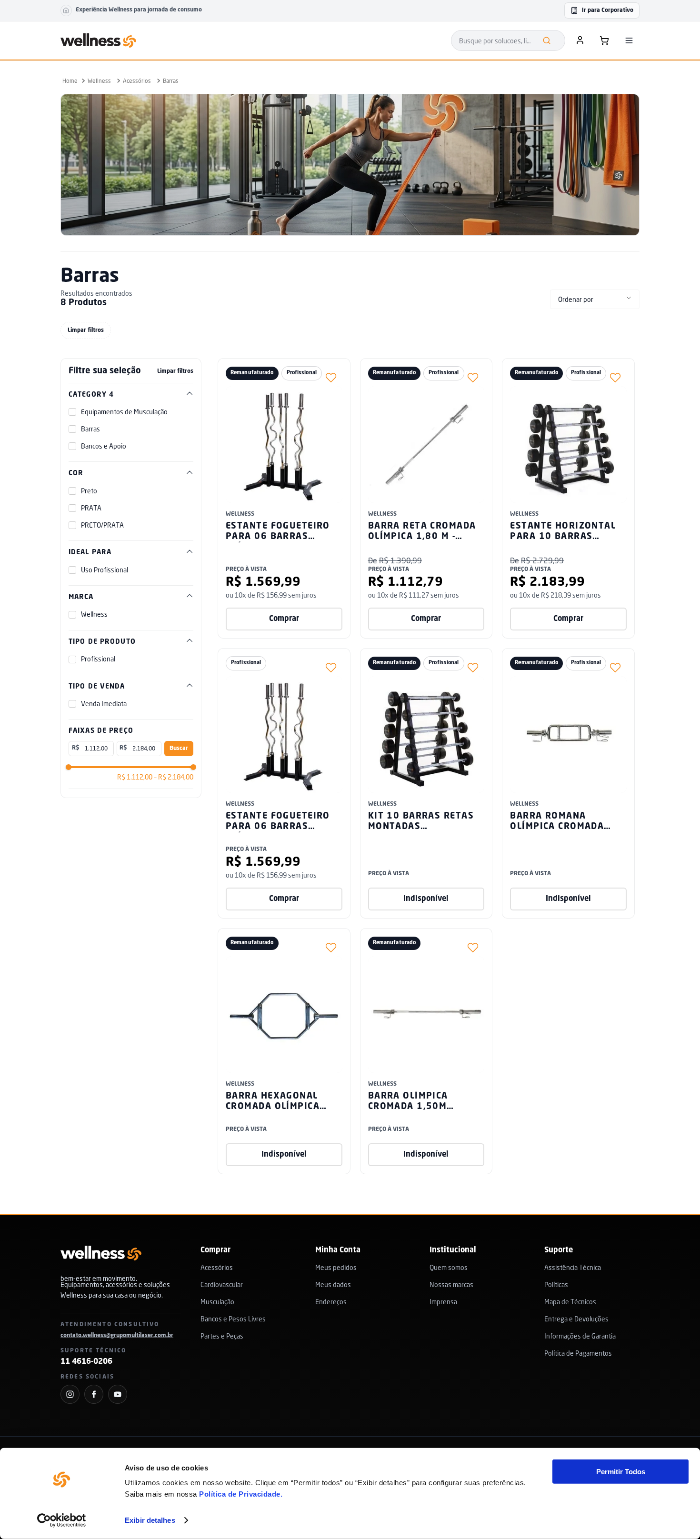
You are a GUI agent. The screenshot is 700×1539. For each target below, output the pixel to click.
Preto (89, 491)
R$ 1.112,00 (134, 777)
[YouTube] (117, 1394)
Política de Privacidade (239, 1494)
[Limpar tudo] (85, 330)
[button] (131, 395)
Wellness (99, 80)
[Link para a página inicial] (70, 81)
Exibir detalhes (150, 1520)
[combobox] (508, 40)
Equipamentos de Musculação (124, 412)
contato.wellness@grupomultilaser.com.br (116, 1336)
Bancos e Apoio (103, 446)
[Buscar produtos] (546, 40)
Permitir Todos (620, 1472)
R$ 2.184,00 (173, 777)
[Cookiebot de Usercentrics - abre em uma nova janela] (61, 1520)
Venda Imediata (104, 704)
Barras (171, 80)
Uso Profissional (104, 570)
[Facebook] (93, 1394)
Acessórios (137, 80)
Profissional (98, 659)
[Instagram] (70, 1394)
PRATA (91, 508)
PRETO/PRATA (102, 525)
